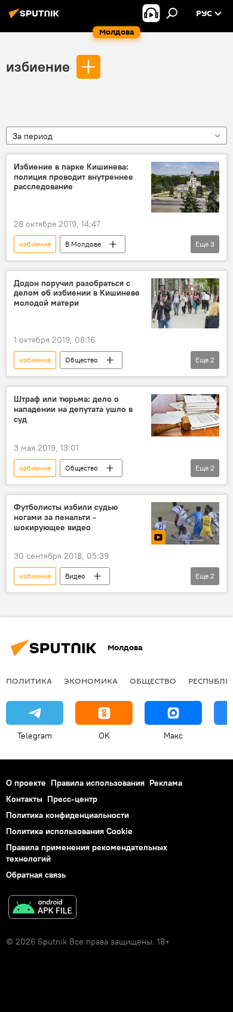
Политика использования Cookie (69, 831)
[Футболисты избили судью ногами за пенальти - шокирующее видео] (185, 523)
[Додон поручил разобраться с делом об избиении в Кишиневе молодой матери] (185, 303)
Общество (81, 359)
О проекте (26, 782)
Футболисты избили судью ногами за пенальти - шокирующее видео (66, 517)
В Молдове (83, 243)
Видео (75, 575)
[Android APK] (42, 908)
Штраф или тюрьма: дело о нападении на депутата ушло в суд (73, 409)
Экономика (91, 680)
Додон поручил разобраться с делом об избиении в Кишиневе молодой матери (77, 293)
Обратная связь (36, 874)
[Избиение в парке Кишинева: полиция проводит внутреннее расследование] (185, 187)
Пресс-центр (72, 798)
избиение (38, 66)
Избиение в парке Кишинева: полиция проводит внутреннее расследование (73, 177)
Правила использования (98, 782)
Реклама (165, 782)
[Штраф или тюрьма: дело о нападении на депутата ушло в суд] (185, 415)
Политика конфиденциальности (67, 815)
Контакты (24, 798)
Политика (29, 680)
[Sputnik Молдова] (36, 18)
